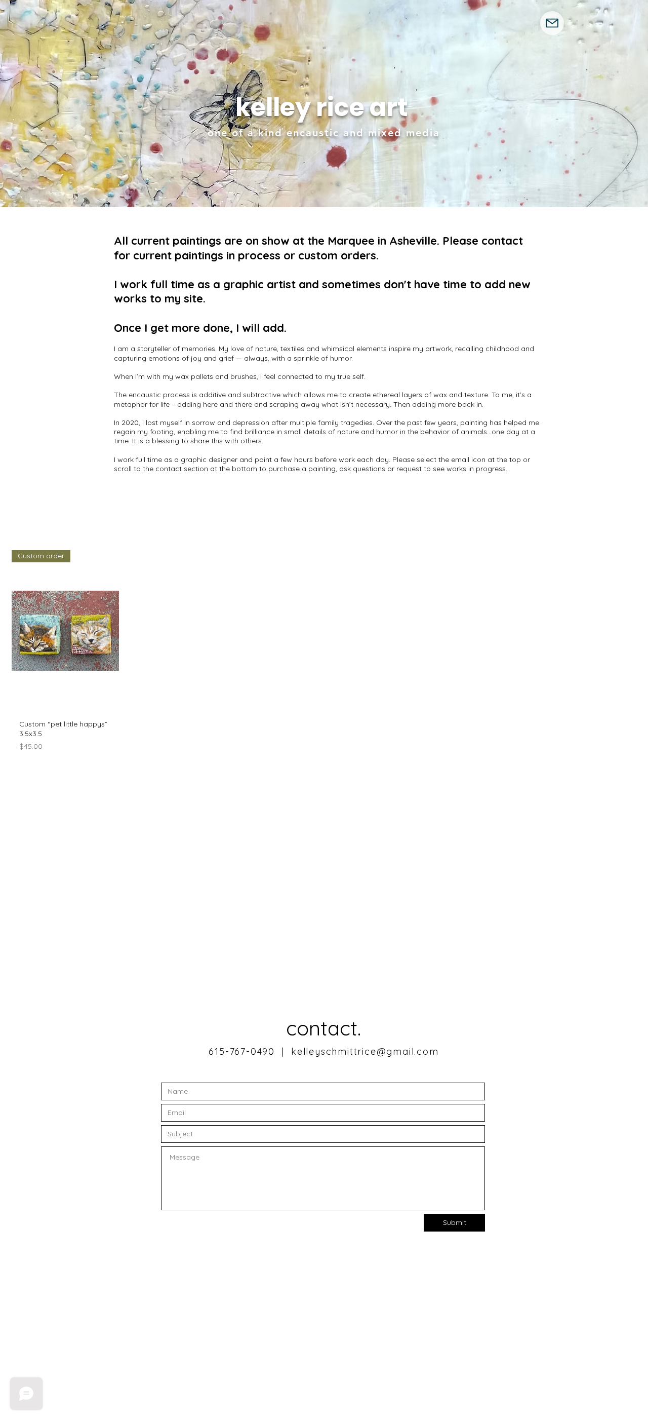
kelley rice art (321, 107)
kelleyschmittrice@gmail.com (365, 1051)
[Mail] (552, 23)
